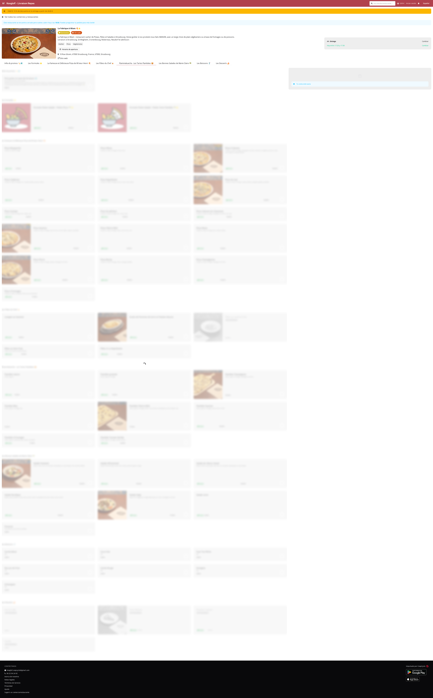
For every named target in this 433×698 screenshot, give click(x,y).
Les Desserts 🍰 (222, 63)
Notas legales (10, 680)
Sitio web (64, 58)
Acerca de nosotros (12, 676)
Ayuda (7, 689)
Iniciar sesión (411, 3)
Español (426, 3)
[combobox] (383, 3)
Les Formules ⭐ (35, 63)
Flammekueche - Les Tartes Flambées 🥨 (136, 63)
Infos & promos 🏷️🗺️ (14, 63)
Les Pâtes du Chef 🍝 (105, 63)
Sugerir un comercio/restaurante (17, 692)
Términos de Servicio (12, 683)
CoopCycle (421, 666)
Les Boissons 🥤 (204, 63)
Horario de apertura (70, 49)
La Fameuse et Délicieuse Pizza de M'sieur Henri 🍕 (69, 63)
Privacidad (8, 686)
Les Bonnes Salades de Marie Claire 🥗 (175, 63)
